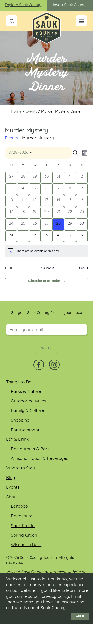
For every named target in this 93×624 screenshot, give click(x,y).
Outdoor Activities (28, 401)
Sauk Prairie (23, 526)
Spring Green (24, 535)
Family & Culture (27, 411)
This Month (46, 268)
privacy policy (55, 597)
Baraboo (19, 506)
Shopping (20, 420)
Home (16, 112)
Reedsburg (22, 516)
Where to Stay (20, 468)
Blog (10, 478)
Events (31, 112)
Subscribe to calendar (44, 281)
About (12, 497)
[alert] (46, 251)
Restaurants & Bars (30, 449)
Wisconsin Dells (26, 545)
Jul (11, 268)
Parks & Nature (26, 392)
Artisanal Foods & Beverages (39, 459)
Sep (82, 268)
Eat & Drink (17, 439)
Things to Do (18, 382)
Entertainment (25, 430)
